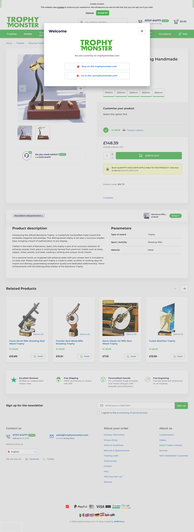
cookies (60, 7)
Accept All (102, 13)
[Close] (142, 31)
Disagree (90, 13)
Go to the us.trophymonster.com (99, 75)
